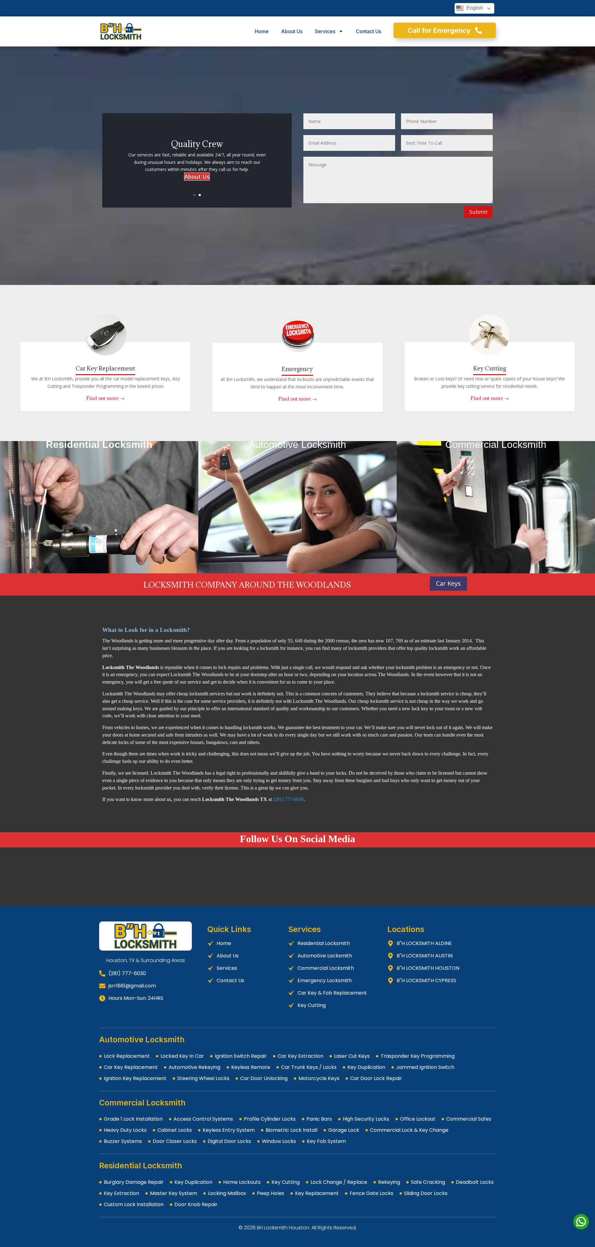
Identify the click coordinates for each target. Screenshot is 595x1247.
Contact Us (368, 31)
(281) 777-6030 (288, 799)
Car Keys (448, 583)
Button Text (99, 448)
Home (262, 31)
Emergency (297, 369)
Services (325, 31)
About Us (291, 31)
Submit (478, 211)
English (474, 8)
